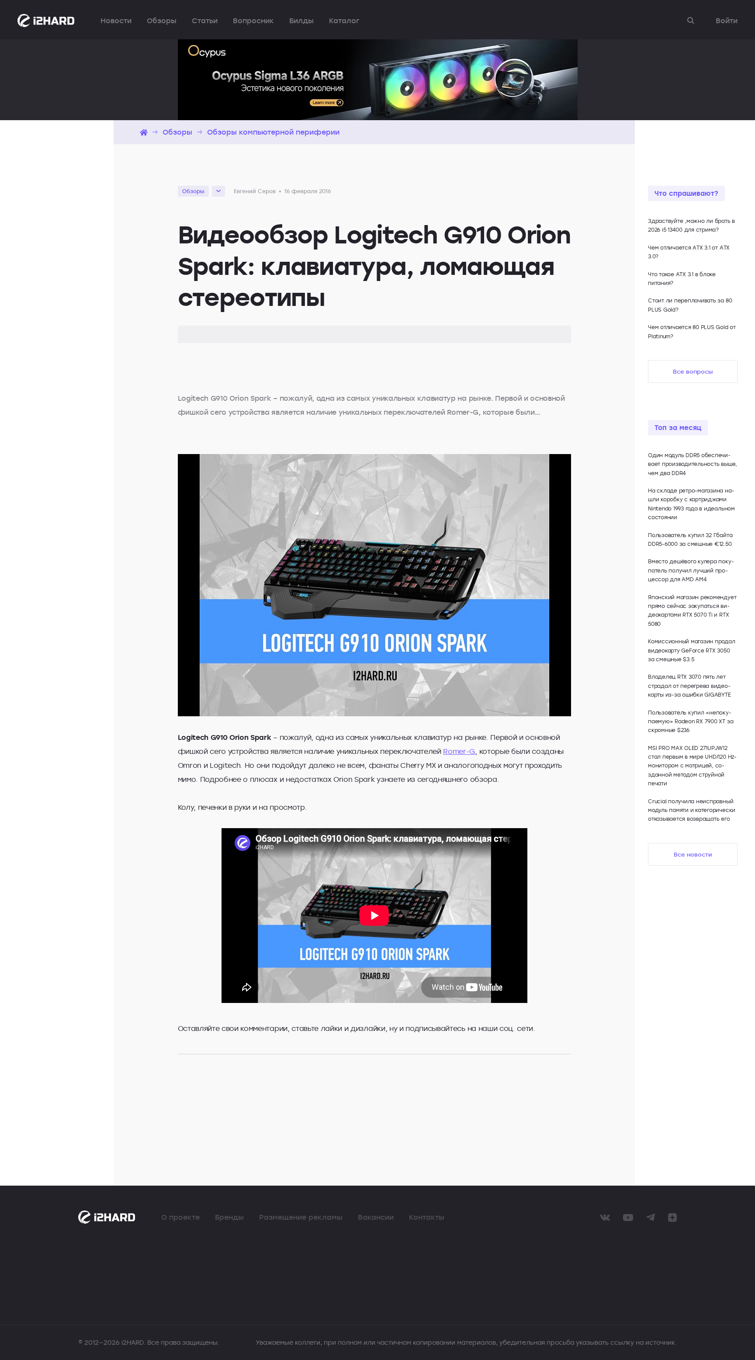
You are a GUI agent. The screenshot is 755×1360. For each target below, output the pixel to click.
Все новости (693, 854)
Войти (727, 20)
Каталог (344, 20)
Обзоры (162, 20)
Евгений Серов (255, 190)
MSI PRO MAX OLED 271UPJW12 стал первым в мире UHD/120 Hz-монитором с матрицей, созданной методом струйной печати (692, 765)
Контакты (426, 1217)
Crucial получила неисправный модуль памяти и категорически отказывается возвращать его (691, 810)
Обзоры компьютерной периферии (273, 132)
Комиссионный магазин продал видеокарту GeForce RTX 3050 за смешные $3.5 (691, 650)
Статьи (205, 20)
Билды (301, 20)
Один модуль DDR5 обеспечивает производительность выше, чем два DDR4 (692, 463)
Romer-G (459, 751)
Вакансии (376, 1217)
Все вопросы (693, 371)
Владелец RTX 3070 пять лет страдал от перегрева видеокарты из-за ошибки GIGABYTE (689, 685)
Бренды (229, 1217)
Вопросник (253, 20)
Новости (116, 20)
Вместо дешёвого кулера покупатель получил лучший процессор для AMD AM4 (691, 570)
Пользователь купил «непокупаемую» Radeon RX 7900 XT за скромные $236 (690, 721)
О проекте (180, 1217)
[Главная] (144, 132)
